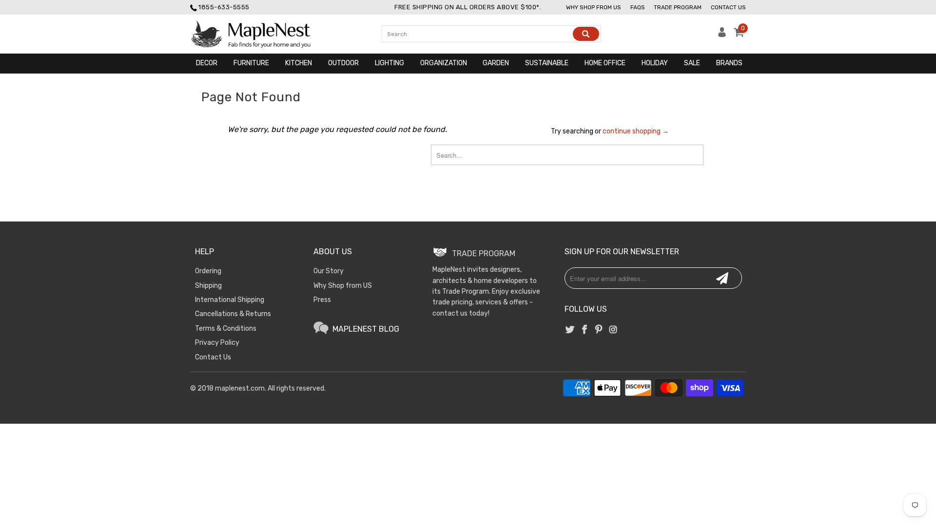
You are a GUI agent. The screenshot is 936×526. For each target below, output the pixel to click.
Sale (692, 63)
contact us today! (460, 313)
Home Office (605, 63)
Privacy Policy (217, 342)
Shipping (208, 286)
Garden (496, 63)
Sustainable (546, 63)
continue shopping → (636, 131)
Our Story (328, 271)
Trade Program (678, 7)
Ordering (208, 271)
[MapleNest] (259, 34)
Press (322, 300)
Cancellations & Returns (233, 314)
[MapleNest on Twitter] (570, 330)
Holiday (655, 63)
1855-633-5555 (224, 7)
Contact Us (728, 7)
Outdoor (343, 63)
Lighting (389, 63)
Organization (443, 63)
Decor (206, 63)
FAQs (637, 7)
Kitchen (298, 63)
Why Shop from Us (593, 7)
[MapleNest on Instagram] (613, 330)
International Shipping (229, 300)
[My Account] (722, 35)
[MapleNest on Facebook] (584, 330)
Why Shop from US (342, 286)
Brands (729, 63)
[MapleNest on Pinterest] (598, 330)
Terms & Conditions (225, 328)
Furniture (251, 63)
